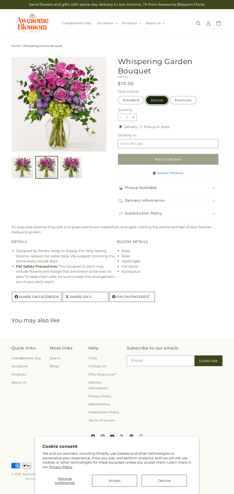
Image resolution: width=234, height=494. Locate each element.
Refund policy (99, 404)
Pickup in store (156, 127)
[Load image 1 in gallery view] (22, 167)
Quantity (125, 110)
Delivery (131, 127)
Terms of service (101, 420)
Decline (164, 480)
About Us (18, 382)
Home (15, 46)
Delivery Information (98, 385)
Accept (115, 480)
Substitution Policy (103, 412)
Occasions (19, 366)
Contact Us (97, 366)
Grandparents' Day (26, 358)
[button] (107, 23)
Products (18, 374)
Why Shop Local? (102, 374)
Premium (183, 100)
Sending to (134, 135)
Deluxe (157, 100)
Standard (131, 100)
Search (55, 358)
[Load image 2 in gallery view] (47, 167)
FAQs (92, 358)
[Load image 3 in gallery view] (71, 167)
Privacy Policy (60, 467)
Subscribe (208, 361)
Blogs (54, 366)
